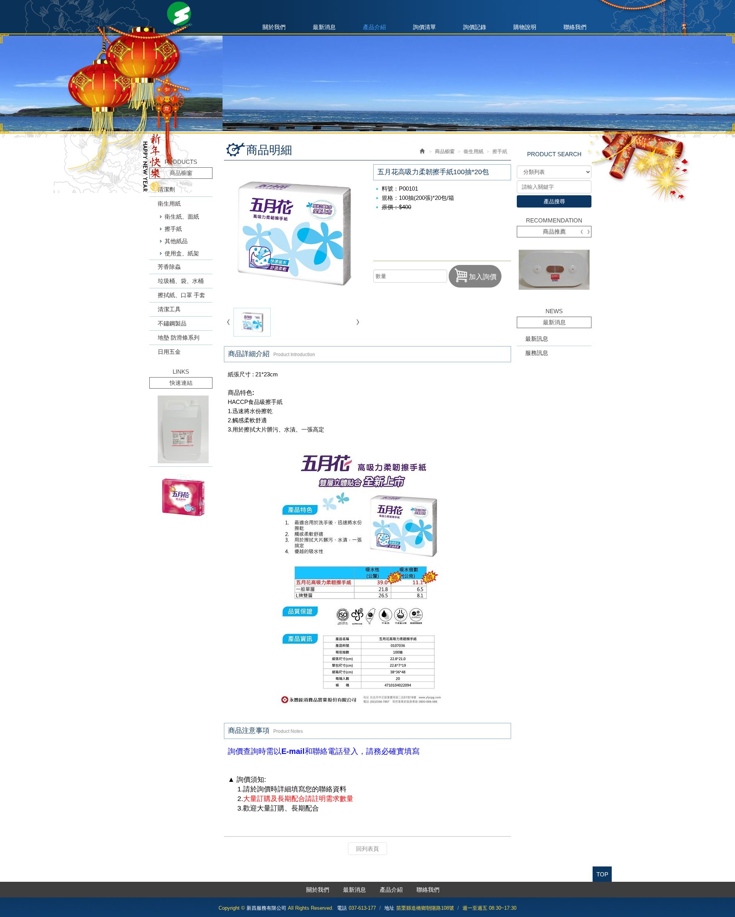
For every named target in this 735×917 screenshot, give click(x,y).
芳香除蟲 (169, 266)
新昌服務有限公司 (181, 17)
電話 (342, 908)
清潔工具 (169, 309)
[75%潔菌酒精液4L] (180, 429)
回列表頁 (367, 848)
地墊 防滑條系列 (178, 337)
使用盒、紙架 (182, 253)
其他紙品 (176, 241)
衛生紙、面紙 (182, 216)
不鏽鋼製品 (172, 323)
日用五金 (169, 351)
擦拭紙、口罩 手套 (181, 295)
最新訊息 (536, 338)
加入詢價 (483, 277)
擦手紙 (173, 229)
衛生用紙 (169, 203)
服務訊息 (536, 353)
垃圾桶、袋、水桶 (181, 281)
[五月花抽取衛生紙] (180, 495)
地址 (389, 908)
